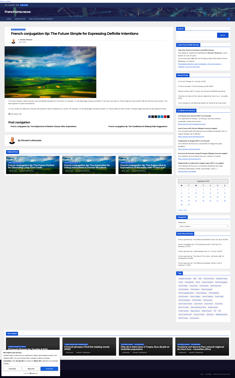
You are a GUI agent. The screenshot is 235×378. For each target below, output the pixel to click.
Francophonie (189, 282)
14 (225, 193)
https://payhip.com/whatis (187, 171)
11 (203, 193)
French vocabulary (184, 300)
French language (206, 289)
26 (210, 201)
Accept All (49, 369)
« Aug (180, 210)
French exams (204, 286)
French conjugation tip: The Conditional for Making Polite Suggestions (138, 126)
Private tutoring (183, 311)
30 (189, 204)
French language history (186, 293)
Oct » (185, 210)
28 (225, 201)
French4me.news (17, 12)
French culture (183, 286)
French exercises (215, 286)
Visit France (210, 314)
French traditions (207, 296)
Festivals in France (221, 278)
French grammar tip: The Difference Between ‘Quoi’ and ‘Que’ (200, 239)
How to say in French (185, 303)
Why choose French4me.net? (41, 19)
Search (181, 29)
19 (210, 197)
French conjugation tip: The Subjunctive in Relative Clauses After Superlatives (43, 126)
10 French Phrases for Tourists (17, 346)
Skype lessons (195, 311)
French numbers (214, 293)
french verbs (219, 296)
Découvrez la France (127, 344)
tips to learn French (185, 314)
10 (196, 193)
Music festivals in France (198, 307)
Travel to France (199, 314)
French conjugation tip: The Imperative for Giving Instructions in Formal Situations (87, 166)
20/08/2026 (70, 352)
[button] (225, 19)
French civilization (207, 282)
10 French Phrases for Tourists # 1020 (192, 81)
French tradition (195, 296)
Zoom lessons (194, 318)
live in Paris (218, 303)
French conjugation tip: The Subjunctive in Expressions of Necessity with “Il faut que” (143, 166)
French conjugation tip (18, 29)
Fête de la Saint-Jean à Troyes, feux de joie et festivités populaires (201, 91)
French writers (196, 300)
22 (181, 201)
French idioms (195, 289)
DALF (195, 278)
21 (225, 197)
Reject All (31, 369)
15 (181, 197)
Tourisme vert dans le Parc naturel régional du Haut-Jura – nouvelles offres (200, 348)
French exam (194, 286)
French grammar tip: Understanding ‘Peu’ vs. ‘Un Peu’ (197, 251)
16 (189, 197)
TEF (219, 311)
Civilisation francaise (185, 278)
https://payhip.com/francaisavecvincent (192, 124)
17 (196, 197)
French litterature (201, 293)
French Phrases (183, 296)
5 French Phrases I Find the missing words (76, 344)
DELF (200, 278)
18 (203, 197)
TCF (215, 311)
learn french (198, 303)
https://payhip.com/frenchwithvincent (191, 137)
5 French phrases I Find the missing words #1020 (195, 86)
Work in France (183, 318)
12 (210, 193)
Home (9, 19)
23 (189, 201)
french (198, 282)
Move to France (184, 307)
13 (217, 193)
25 (203, 201)
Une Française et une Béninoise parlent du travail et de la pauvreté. (202, 103)
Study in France (206, 311)
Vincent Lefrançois (26, 39)
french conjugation (221, 282)
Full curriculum (207, 300)
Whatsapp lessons (221, 314)
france (181, 282)
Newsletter (20, 19)
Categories (181, 222)
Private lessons (213, 307)
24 (196, 201)
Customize (12, 369)
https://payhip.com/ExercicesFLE (189, 159)
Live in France (208, 303)
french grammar (184, 289)
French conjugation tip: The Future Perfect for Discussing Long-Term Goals (31, 166)
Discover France (209, 278)
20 (217, 197)
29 (181, 204)
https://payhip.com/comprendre (189, 149)
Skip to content (5, 1)
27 (217, 201)
